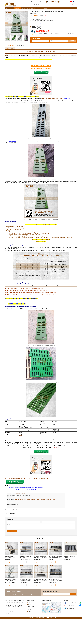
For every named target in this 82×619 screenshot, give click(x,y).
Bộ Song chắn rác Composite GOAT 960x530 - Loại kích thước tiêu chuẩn (40, 557)
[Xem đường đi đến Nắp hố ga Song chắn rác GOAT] (51, 602)
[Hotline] (80, 603)
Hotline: (51, 1)
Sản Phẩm (30, 604)
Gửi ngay (72, 40)
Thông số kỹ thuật (20, 45)
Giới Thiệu (11, 8)
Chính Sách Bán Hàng (32, 608)
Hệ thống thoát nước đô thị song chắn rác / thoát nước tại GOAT (22, 489)
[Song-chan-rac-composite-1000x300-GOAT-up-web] (25, 38)
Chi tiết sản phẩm (10, 45)
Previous (6, 23)
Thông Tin (40, 8)
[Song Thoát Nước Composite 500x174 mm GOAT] (26, 548)
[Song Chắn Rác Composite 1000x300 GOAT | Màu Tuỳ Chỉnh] (7, 38)
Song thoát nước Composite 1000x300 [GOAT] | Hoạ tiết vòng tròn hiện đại (11, 580)
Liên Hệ (29, 611)
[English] (73, 1)
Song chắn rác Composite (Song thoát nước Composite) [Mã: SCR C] (55, 557)
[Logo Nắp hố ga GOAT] (10, 6)
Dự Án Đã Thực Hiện (31, 8)
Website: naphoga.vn (10, 613)
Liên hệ (45, 8)
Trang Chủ (30, 602)
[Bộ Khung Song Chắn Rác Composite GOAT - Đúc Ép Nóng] (55, 571)
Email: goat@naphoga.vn (64, 1)
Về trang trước (8, 509)
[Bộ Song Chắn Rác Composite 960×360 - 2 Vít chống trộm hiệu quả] (41, 571)
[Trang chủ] (6, 8)
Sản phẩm (17, 8)
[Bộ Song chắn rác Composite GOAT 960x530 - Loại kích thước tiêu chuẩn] (41, 548)
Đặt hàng (8, 562)
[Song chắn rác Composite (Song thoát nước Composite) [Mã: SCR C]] (55, 548)
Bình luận (11, 531)
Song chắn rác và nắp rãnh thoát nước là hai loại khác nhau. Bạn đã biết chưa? (25, 487)
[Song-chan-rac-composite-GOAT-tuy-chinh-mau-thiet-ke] (13, 38)
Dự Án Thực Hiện (31, 606)
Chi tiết (14, 562)
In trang (20, 509)
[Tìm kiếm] (72, 4)
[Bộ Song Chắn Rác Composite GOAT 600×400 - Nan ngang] (26, 571)
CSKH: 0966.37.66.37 (19, 610)
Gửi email (15, 509)
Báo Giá (23, 8)
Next (27, 23)
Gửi (73, 594)
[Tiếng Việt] (71, 1)
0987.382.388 (12, 502)
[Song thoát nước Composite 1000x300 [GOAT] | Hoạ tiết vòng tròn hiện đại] (11, 571)
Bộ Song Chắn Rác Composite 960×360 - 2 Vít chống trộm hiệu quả (40, 580)
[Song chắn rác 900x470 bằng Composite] (70, 548)
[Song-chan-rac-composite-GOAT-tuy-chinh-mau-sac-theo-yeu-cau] (19, 38)
